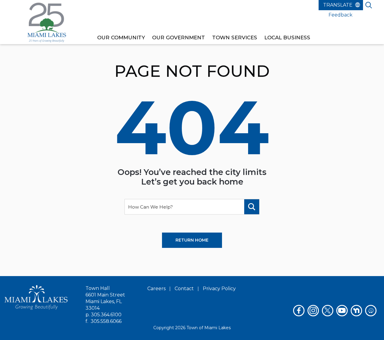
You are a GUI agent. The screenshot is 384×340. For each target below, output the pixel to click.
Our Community (121, 38)
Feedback (340, 15)
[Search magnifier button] (251, 206)
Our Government (178, 38)
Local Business (287, 38)
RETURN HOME (192, 240)
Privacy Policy (219, 288)
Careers (156, 288)
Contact (184, 288)
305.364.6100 (106, 314)
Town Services (234, 38)
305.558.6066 (106, 321)
